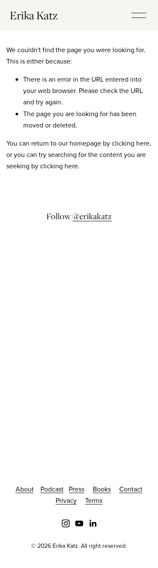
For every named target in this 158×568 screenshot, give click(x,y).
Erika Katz (34, 15)
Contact (130, 489)
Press (76, 489)
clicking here (131, 143)
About (25, 489)
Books (102, 489)
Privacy (66, 500)
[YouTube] (79, 523)
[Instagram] (66, 523)
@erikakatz (92, 216)
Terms (93, 500)
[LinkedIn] (92, 523)
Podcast (52, 489)
